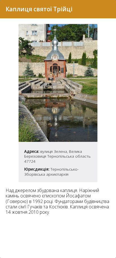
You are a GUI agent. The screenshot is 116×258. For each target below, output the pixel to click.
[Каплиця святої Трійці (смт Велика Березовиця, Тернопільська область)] (58, 140)
